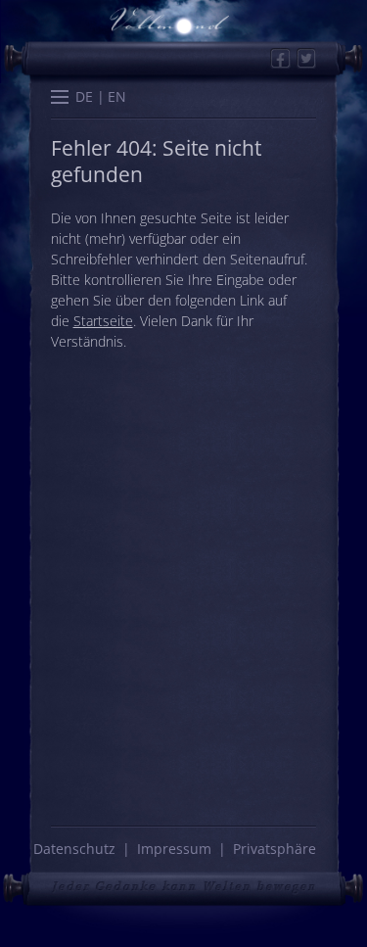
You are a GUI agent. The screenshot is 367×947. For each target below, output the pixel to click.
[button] (60, 99)
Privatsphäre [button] (274, 848)
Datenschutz (74, 848)
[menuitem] (84, 96)
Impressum (174, 848)
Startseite (103, 320)
